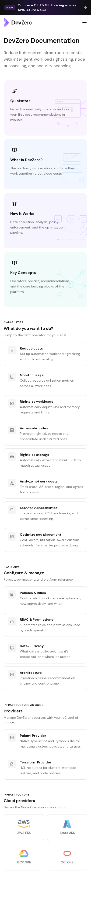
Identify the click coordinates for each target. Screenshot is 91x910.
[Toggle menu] (84, 22)
